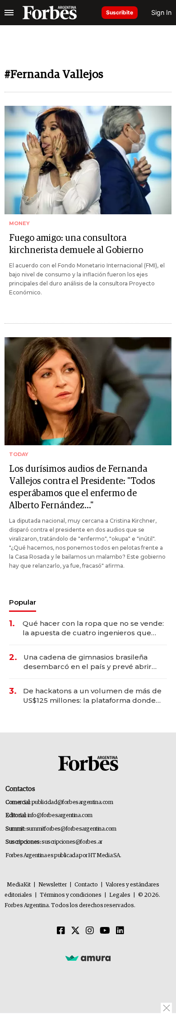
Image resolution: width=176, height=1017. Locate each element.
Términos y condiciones (71, 895)
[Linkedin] (120, 931)
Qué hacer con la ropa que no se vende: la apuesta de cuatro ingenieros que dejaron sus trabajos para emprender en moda (94, 628)
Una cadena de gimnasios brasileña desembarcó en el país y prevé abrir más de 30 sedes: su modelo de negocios (87, 662)
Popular (22, 602)
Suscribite (119, 12)
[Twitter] (75, 931)
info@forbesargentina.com (60, 815)
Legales (119, 895)
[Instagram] (90, 931)
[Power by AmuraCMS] (88, 957)
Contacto (86, 885)
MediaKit (19, 885)
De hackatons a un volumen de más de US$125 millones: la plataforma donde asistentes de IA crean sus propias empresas (92, 696)
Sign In (161, 12)
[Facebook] (61, 931)
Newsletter (52, 885)
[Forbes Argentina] (50, 12)
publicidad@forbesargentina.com (72, 802)
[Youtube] (105, 931)
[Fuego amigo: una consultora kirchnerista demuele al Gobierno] (88, 160)
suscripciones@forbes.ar (72, 842)
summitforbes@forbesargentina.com (71, 829)
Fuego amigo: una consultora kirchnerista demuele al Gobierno (76, 244)
